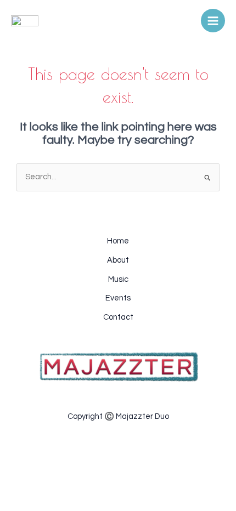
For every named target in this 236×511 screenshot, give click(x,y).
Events (118, 298)
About (118, 260)
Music (118, 279)
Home (118, 241)
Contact (118, 317)
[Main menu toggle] (213, 21)
